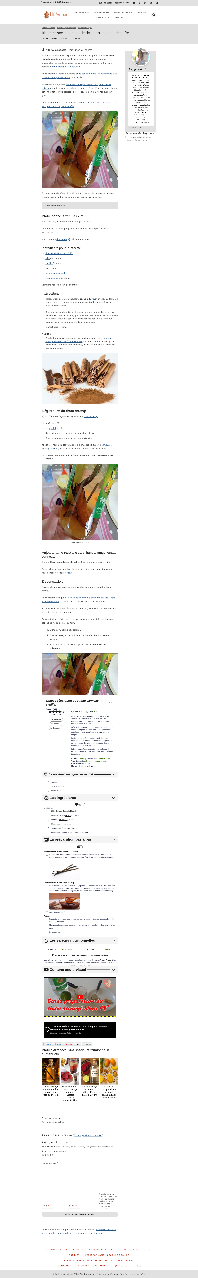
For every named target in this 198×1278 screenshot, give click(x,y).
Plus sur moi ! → (134, 128)
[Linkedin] (151, 3)
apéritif (52, 428)
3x (83, 804)
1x (76, 804)
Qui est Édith (105, 3)
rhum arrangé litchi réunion (66, 66)
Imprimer (57, 724)
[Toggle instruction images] (80, 847)
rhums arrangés (103, 17)
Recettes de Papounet (140, 133)
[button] (50, 711)
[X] (139, 3)
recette (68, 573)
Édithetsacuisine (48, 28)
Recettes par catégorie (66, 28)
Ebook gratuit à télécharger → (56, 2)
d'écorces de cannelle (69, 828)
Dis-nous (54, 1033)
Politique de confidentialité (65, 1250)
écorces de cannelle (55, 273)
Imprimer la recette (80, 49)
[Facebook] (134, 3)
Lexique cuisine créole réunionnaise (88, 1260)
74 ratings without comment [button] (88, 1135)
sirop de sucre (52, 278)
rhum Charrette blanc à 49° (59, 253)
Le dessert (141, 12)
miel (47, 258)
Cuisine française (101, 12)
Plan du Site (126, 1260)
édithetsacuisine (51, 38)
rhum (94, 299)
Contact (119, 3)
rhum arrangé (63, 239)
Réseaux (57, 719)
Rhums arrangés (85, 28)
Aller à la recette (55, 49)
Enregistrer (57, 728)
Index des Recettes (81, 12)
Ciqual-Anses (105, 960)
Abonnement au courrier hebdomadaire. (83, 1266)
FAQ (128, 3)
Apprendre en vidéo (101, 1250)
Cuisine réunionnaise (123, 12)
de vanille (63, 819)
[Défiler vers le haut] (192, 1266)
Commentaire (50, 1163)
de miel (68, 815)
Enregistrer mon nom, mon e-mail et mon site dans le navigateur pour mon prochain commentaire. (108, 1200)
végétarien (119, 17)
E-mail (73, 1206)
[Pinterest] (157, 3)
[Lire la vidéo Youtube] (80, 997)
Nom (46, 1206)
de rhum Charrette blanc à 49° (67, 811)
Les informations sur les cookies (107, 1255)
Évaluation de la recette (54, 1151)
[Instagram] (145, 3)
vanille (49, 263)
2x (80, 804)
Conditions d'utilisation (136, 1250)
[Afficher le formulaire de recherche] (153, 14)
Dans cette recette (55, 205)
